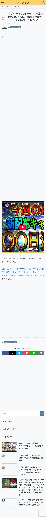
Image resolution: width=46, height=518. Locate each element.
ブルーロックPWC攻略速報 (21, 275)
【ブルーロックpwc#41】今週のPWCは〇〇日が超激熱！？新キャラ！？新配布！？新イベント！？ (23, 272)
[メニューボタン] (2, 2)
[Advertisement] (23, 311)
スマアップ (23, 2)
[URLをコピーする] (40, 353)
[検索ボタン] (43, 2)
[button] (5, 353)
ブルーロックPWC (15, 27)
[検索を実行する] (42, 413)
